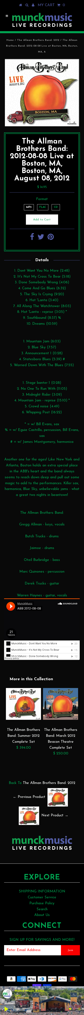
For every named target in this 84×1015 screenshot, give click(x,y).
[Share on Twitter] (41, 238)
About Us (42, 915)
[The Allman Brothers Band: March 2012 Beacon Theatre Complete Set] (60, 719)
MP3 (29, 207)
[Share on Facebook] (32, 238)
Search (42, 909)
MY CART (51, 5)
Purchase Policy (41, 903)
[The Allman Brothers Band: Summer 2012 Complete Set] (23, 719)
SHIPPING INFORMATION (42, 891)
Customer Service (42, 897)
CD (56, 207)
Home (10, 40)
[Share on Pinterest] (51, 238)
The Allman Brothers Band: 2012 (38, 40)
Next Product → (54, 816)
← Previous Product (29, 797)
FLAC (42, 207)
